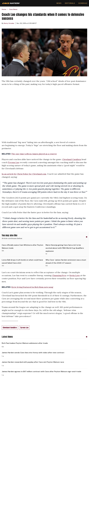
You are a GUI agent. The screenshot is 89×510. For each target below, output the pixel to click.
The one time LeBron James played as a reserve (34, 154)
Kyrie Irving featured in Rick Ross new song (32, 287)
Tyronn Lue (13, 162)
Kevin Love (74, 275)
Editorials (70, 3)
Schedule (82, 3)
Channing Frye (59, 275)
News (58, 3)
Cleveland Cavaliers (71, 159)
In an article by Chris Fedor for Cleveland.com (24, 174)
